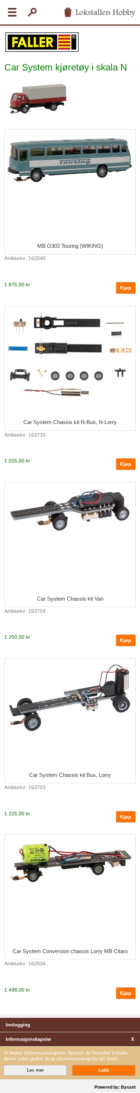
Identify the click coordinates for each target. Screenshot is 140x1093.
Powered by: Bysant (115, 1087)
